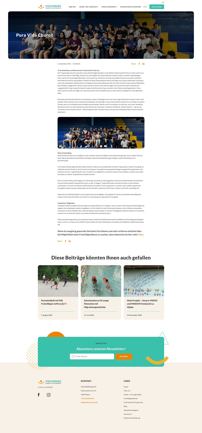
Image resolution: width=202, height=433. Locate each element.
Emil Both (76, 64)
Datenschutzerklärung (132, 418)
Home (126, 387)
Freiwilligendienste (108, 7)
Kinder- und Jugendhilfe (88, 7)
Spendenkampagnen (131, 410)
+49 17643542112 (87, 398)
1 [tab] (97, 146)
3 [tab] (105, 146)
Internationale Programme (130, 7)
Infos (140, 234)
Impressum (128, 414)
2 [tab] (101, 146)
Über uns (72, 7)
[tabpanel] (101, 133)
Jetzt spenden (157, 7)
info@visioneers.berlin (89, 402)
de (163, 2)
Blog (145, 7)
